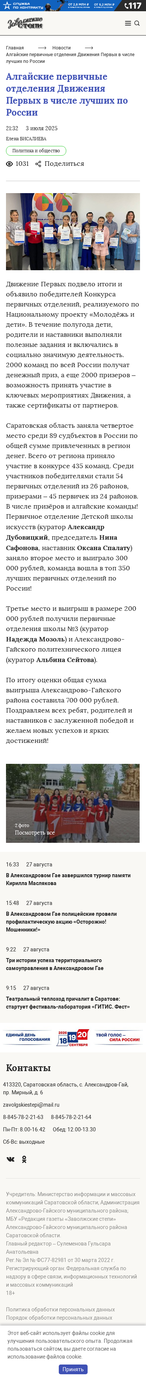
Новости (61, 48)
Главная (15, 48)
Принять (73, 1369)
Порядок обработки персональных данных (59, 1318)
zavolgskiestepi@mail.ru (31, 1105)
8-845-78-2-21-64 (71, 1117)
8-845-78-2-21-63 (23, 1117)
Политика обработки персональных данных (60, 1310)
